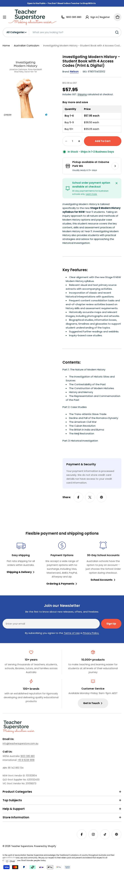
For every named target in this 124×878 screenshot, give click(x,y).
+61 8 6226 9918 (26, 760)
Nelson (74, 71)
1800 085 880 (28, 756)
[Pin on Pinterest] (101, 497)
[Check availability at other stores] (115, 166)
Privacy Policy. (91, 633)
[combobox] (62, 32)
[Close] (117, 183)
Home (6, 45)
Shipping (82, 94)
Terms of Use (72, 633)
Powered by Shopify (45, 846)
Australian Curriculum (26, 45)
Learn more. (91, 194)
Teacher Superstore (22, 846)
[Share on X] (90, 497)
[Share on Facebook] (78, 497)
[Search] (117, 32)
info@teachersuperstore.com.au (20, 743)
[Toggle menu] (4, 17)
